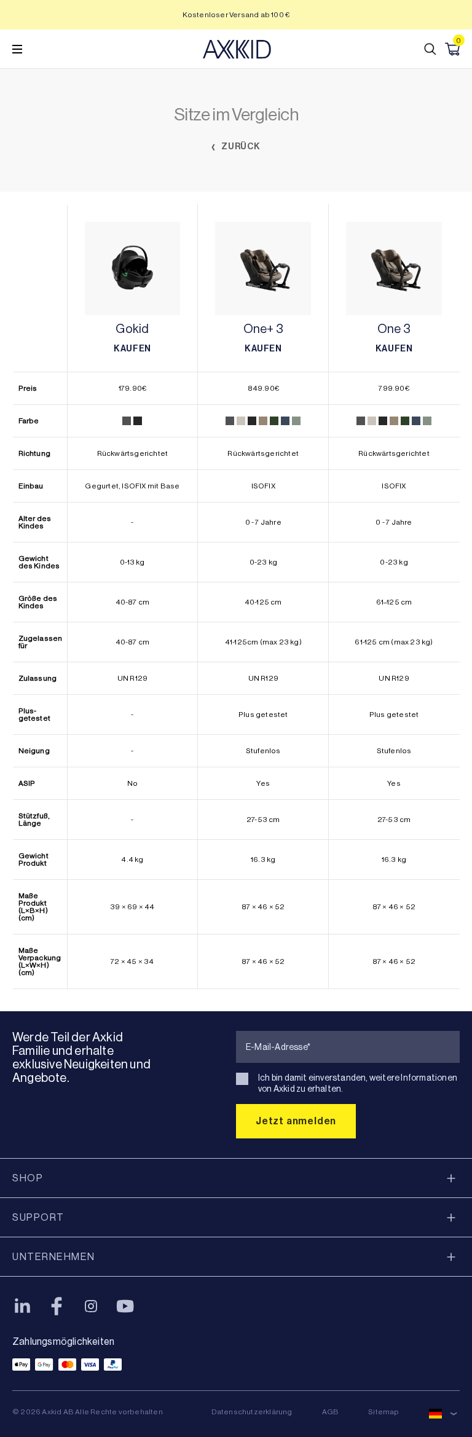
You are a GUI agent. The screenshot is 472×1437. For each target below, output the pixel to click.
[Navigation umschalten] (17, 49)
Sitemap (383, 1412)
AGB (330, 1412)
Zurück (240, 146)
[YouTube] (125, 1306)
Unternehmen (53, 1257)
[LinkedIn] (22, 1306)
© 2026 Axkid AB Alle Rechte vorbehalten (87, 1412)
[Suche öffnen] (430, 49)
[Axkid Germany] (236, 49)
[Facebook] (56, 1306)
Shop (27, 1178)
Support (38, 1217)
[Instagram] (91, 1306)
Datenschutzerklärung (252, 1412)
